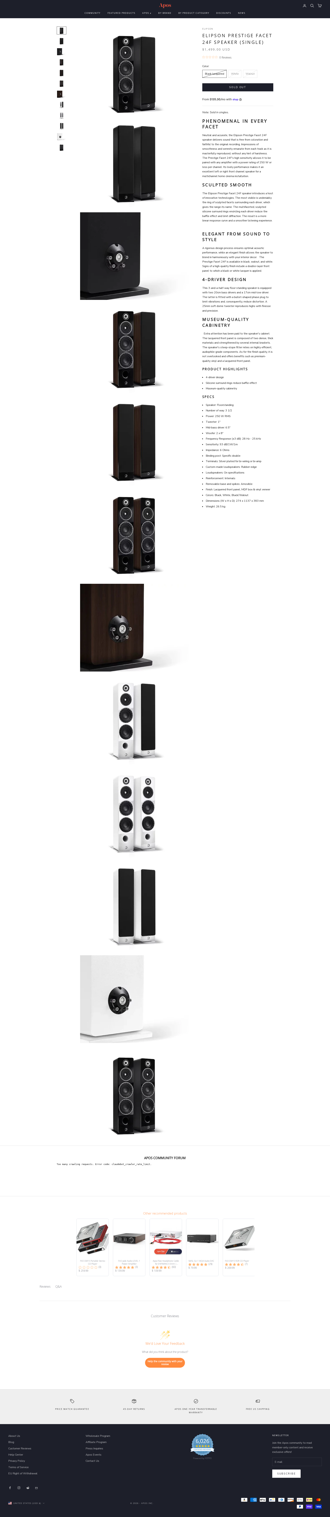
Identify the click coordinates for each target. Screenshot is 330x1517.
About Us (14, 1436)
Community (93, 13)
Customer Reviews (19, 1448)
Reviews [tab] (45, 1286)
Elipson (207, 28)
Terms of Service (18, 1467)
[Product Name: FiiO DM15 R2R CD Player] (239, 1247)
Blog (11, 1442)
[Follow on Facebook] (10, 1487)
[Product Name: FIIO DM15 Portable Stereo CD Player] (92, 1247)
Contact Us (92, 1461)
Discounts (223, 13)
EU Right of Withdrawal (22, 1473)
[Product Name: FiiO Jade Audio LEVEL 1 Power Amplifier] (129, 1247)
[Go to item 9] (61, 115)
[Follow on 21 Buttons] (36, 1487)
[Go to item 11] (61, 137)
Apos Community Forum (165, 1158)
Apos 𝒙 (146, 13)
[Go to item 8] (61, 105)
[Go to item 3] (61, 52)
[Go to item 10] (61, 126)
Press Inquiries (94, 1448)
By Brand (164, 13)
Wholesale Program (98, 1436)
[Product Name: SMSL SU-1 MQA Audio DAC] (202, 1247)
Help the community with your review (165, 1363)
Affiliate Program (96, 1442)
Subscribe (286, 1473)
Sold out (237, 87)
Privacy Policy (16, 1461)
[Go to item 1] (61, 30)
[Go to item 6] (61, 84)
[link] (202, 1447)
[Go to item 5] (61, 73)
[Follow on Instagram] (19, 1487)
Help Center (15, 1455)
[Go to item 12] (61, 147)
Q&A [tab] (58, 1286)
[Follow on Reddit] (28, 1487)
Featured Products (122, 13)
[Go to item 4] (61, 62)
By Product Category (193, 13)
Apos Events (93, 1455)
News (241, 13)
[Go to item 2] (61, 41)
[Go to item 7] (61, 94)
